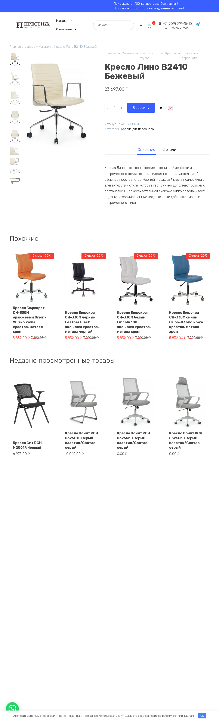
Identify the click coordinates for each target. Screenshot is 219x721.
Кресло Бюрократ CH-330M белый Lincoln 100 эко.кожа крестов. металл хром (134, 322)
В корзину (141, 108)
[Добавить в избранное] (161, 108)
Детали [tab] (169, 149)
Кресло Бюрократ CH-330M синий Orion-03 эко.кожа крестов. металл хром (186, 322)
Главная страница (22, 47)
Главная (110, 53)
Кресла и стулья (146, 56)
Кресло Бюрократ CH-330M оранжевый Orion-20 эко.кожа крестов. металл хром (29, 320)
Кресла (170, 53)
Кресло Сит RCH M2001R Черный (27, 445)
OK (202, 715)
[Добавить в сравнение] (170, 108)
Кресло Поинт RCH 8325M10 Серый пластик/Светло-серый (133, 440)
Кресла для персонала (190, 56)
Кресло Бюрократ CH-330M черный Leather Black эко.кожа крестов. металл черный (82, 322)
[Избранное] (141, 25)
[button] (12, 708)
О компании (64, 29)
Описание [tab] (146, 149)
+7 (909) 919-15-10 (177, 26)
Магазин (62, 21)
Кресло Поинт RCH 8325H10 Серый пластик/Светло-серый (185, 440)
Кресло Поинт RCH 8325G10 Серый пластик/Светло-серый (81, 440)
